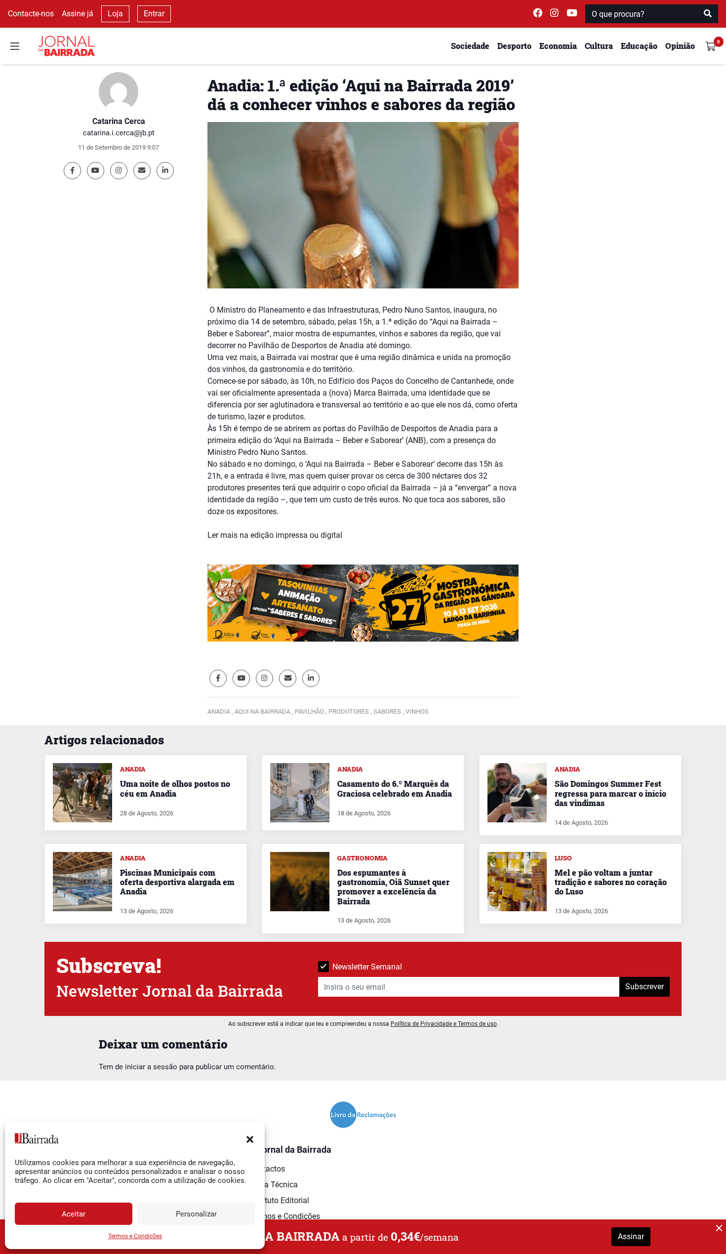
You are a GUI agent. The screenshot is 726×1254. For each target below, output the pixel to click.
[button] (250, 1138)
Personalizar (196, 1214)
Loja (115, 13)
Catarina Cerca (118, 121)
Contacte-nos (31, 13)
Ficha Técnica (273, 1184)
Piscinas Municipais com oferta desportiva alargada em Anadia (177, 881)
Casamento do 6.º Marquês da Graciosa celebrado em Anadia (394, 788)
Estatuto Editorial (279, 1200)
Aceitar (73, 1214)
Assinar (631, 1236)
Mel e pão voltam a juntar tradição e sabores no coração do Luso (611, 881)
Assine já (77, 13)
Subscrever (644, 986)
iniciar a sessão (151, 1066)
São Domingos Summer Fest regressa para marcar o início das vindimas (610, 793)
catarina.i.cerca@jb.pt (119, 132)
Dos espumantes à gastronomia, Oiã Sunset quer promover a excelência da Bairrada (393, 886)
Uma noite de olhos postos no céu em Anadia (175, 788)
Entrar (154, 13)
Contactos (267, 1168)
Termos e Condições (135, 1236)
